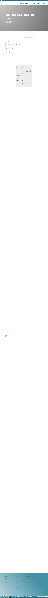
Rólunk (38, 3)
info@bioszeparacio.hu (28, 584)
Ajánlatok (22, 3)
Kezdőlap (6, 576)
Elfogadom (6, 597)
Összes (6, 335)
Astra (6, 103)
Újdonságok (27, 3)
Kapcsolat (43, 3)
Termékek (33, 3)
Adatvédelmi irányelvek (12, 597)
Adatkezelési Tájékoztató (8, 582)
